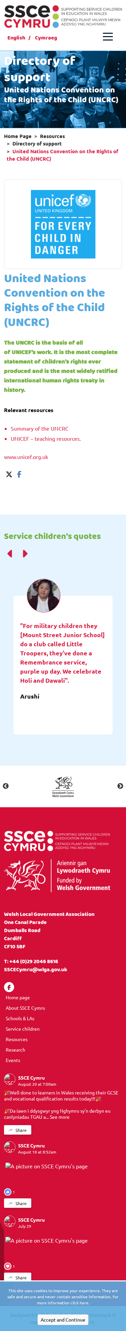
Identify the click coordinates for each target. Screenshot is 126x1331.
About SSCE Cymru (25, 1008)
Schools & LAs (20, 1018)
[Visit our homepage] (63, 15)
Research (15, 1050)
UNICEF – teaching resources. (46, 438)
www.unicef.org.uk (26, 456)
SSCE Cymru (31, 1078)
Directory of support (37, 143)
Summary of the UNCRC (40, 428)
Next (120, 786)
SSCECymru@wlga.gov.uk (35, 970)
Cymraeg (46, 38)
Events (13, 1060)
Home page (18, 997)
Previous (5, 786)
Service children (23, 1029)
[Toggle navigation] (108, 36)
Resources (52, 136)
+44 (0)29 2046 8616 (33, 961)
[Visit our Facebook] (9, 987)
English (16, 38)
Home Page (18, 136)
